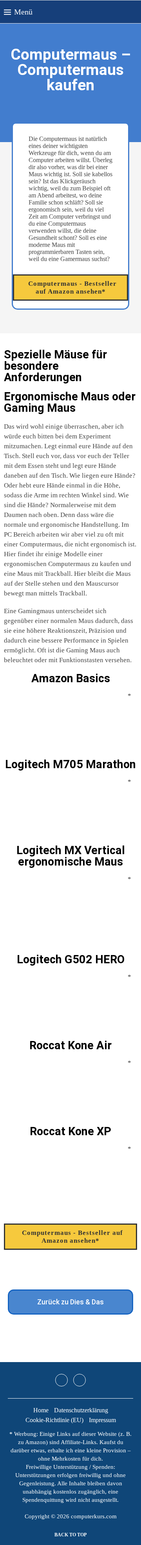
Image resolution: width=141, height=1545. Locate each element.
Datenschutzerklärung (81, 1410)
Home (41, 1410)
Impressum (102, 1420)
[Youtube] (79, 1380)
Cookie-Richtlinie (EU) (54, 1420)
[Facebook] (130, 11)
